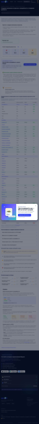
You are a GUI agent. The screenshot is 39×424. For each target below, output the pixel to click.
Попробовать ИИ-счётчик (24, 215)
